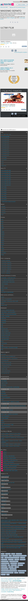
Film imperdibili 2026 (5, 138)
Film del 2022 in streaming (6, 268)
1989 (11, 43)
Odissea (5, 453)
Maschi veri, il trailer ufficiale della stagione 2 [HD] (10, 547)
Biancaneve (22, 557)
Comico (3, 106)
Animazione (3, 212)
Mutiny (2, 420)
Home (2, 578)
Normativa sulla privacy (14, 589)
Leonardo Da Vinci (4, 561)
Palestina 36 (3, 322)
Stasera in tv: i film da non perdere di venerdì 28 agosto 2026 (12, 545)
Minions (2, 553)
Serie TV (3, 579)
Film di (2, 161)
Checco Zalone (4, 559)
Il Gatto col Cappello (5, 330)
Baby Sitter (17, 559)
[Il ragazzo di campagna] (13, 98)
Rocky (8, 574)
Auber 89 (2, 428)
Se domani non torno (5, 337)
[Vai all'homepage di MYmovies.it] (7, 5)
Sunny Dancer (3, 385)
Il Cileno (2, 286)
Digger (2, 345)
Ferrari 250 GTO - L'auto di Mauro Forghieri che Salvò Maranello (13, 405)
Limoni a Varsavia (4, 283)
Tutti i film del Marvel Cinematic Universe (9, 570)
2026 (5, 134)
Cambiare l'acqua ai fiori (5, 332)
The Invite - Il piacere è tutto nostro (7, 310)
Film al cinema (4, 159)
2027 (2, 134)
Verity (2, 349)
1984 (10, 106)
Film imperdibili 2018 (5, 155)
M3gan (10, 555)
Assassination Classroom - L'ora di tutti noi (9, 358)
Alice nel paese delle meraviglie (7, 572)
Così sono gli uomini (5, 360)
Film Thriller (3, 208)
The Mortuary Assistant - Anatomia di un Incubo (10, 401)
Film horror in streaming (5, 272)
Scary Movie (8, 553)
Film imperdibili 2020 (5, 151)
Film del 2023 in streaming (6, 266)
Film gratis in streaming (5, 260)
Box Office (17, 579)
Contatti (7, 589)
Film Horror (3, 210)
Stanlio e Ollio (3, 503)
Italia (8, 43)
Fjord (2, 326)
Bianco (2, 341)
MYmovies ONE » (4, 7)
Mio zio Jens (3, 354)
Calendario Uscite (21, 578)
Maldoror (2, 303)
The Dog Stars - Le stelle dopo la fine (8, 277)
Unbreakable (20, 565)
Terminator (3, 574)
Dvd (7, 579)
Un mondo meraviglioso (5, 397)
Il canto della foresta (5, 339)
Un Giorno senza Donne (5, 370)
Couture (2, 290)
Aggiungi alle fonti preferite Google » (18, 7)
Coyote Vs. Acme (4, 382)
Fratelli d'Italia (5, 41)
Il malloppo (3, 391)
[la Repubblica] (25, 1)
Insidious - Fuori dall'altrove (6, 299)
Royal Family (22, 559)
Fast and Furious (13, 568)
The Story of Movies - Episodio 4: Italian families (10, 446)
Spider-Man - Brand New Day (9, 456)
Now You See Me (4, 555)
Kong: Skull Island (4, 479)
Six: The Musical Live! (5, 366)
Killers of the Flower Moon (6, 489)
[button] (24, 597)
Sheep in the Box (4, 288)
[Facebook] (10, 22)
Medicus (2, 506)
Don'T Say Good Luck (5, 372)
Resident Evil (3, 318)
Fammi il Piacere (4, 395)
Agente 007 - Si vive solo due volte (7, 482)
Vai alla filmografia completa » (21, 52)
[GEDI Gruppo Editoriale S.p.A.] (21, 1)
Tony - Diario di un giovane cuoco (7, 279)
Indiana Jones (13, 565)
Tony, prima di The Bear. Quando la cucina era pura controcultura (13, 526)
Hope (2, 324)
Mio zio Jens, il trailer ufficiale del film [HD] (9, 534)
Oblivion (2, 496)
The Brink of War (4, 368)
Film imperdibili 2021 (5, 149)
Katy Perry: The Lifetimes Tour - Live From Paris (10, 387)
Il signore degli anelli (22, 570)
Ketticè (2, 399)
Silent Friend (3, 393)
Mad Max (16, 572)
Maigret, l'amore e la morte (6, 362)
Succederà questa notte (5, 335)
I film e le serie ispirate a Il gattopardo (12, 557)
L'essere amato (4, 343)
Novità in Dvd (3, 165)
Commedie (3, 206)
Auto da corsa (4, 565)
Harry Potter (11, 567)
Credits (2, 589)
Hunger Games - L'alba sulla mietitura (8, 312)
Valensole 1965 (4, 305)
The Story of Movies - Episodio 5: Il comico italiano (10, 444)
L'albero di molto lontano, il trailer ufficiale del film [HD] (11, 540)
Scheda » (24, 46)
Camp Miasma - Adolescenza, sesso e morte (9, 301)
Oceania (2, 297)
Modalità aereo (4, 499)
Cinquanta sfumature (5, 563)
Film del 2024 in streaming (6, 264)
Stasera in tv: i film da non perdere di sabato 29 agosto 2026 (12, 528)
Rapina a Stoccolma (5, 492)
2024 (10, 134)
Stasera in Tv (11, 579)
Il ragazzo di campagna (8, 104)
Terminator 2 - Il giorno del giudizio (10, 466)
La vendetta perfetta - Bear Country (7, 281)
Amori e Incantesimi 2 (5, 416)
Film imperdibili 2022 (5, 146)
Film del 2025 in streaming (6, 262)
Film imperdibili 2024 (5, 142)
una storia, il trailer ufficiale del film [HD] (8, 530)
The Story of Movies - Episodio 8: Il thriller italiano (10, 435)
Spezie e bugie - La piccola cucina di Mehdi (9, 414)
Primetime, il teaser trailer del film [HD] (8, 532)
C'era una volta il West (5, 475)
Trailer (10, 580)
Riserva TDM (12, 590)
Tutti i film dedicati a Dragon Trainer (19, 555)
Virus (9, 565)
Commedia (3, 43)
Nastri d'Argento (11, 17)
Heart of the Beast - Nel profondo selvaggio (9, 347)
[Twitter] (12, 22)
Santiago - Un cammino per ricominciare (8, 314)
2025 (7, 134)
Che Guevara (21, 572)
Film (15, 578)
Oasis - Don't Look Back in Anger (7, 424)
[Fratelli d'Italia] (13, 35)
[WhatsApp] (17, 22)
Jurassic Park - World (14, 561)
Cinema (6, 578)
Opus (2, 557)
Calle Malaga (3, 320)
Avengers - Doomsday (5, 316)
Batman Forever (4, 513)
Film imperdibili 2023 (5, 144)
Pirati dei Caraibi (13, 563)
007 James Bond (21, 563)
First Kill (2, 486)
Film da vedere (4, 157)
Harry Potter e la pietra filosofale (7, 292)
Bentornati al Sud (4, 328)
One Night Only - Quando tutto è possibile (11, 464)
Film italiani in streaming (5, 270)
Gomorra (13, 553)
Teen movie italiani (4, 568)
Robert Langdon (4, 567)
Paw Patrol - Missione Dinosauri (7, 409)
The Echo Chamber (4, 418)
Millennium (17, 567)
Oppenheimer (10, 559)
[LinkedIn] (15, 22)
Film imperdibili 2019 (5, 153)
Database (11, 578)
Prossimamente (4, 580)
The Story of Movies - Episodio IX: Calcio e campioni (11, 433)
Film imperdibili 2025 (5, 140)
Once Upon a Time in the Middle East (8, 356)
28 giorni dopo (19, 553)
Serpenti (2, 422)
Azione (2, 214)
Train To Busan (4, 380)
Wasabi (2, 510)
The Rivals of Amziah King (6, 364)
